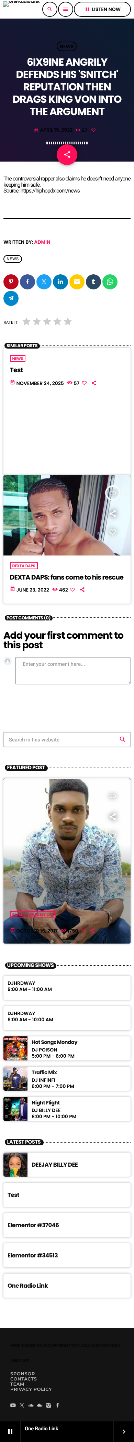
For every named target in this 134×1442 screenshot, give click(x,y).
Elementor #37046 (33, 1225)
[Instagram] (49, 1405)
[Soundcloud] (31, 1405)
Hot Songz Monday (54, 1042)
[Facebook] (57, 1405)
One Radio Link (28, 1285)
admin (42, 242)
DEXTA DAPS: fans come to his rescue (67, 577)
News (67, 46)
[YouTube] (13, 1405)
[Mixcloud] (40, 1405)
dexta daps (23, 566)
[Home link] (21, 9)
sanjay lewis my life (33, 914)
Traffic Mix (44, 1073)
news (13, 258)
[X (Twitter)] (22, 1405)
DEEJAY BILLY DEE (55, 1164)
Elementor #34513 (33, 1255)
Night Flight (46, 1103)
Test (16, 370)
